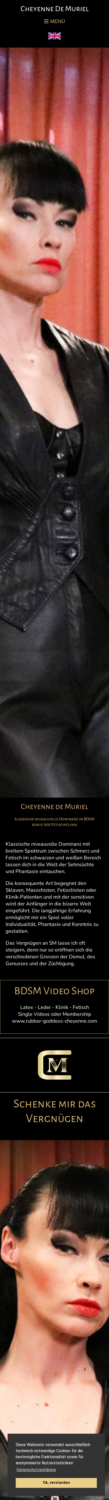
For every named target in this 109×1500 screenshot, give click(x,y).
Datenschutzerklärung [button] (36, 1469)
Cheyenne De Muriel (55, 9)
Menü (57, 21)
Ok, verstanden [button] (56, 1483)
